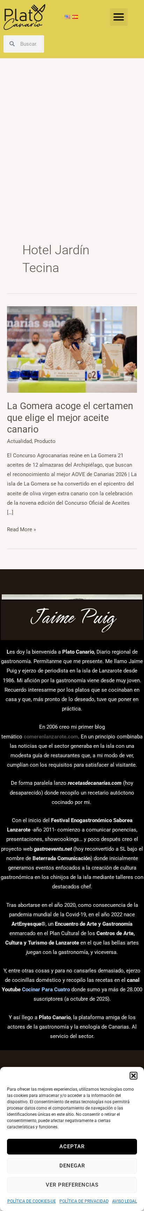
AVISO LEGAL (124, 1201)
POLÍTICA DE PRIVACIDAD (84, 1201)
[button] (133, 1075)
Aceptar (72, 1146)
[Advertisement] (72, 133)
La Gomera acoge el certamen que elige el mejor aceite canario (70, 417)
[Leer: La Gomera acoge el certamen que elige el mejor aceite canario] (72, 349)
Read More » (21, 529)
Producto (45, 441)
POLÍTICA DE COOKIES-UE (31, 1201)
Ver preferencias (72, 1185)
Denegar (72, 1166)
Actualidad (19, 441)
